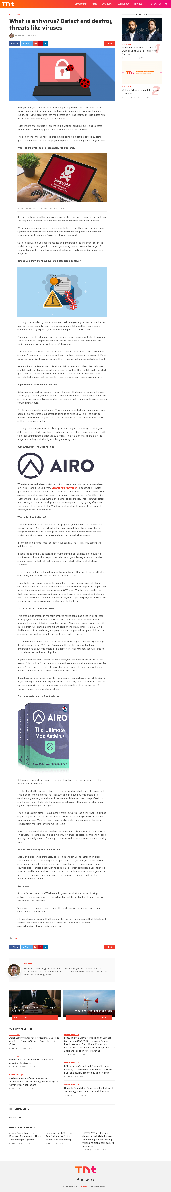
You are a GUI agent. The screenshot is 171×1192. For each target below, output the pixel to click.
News (94, 4)
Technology (122, 4)
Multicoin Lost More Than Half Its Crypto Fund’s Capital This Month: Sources (140, 51)
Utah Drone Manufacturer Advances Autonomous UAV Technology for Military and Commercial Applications (34, 1082)
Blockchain (81, 4)
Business (107, 4)
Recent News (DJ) (16, 1075)
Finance (138, 4)
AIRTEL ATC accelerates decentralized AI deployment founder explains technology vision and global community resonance (98, 1139)
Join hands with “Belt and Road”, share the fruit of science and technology (59, 1136)
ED (68, 1054)
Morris (21, 35)
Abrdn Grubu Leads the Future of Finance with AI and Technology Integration (25, 1136)
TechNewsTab (84, 1186)
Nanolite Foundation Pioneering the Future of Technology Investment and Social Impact (88, 1089)
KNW (14, 1088)
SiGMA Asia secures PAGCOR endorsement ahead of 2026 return (32, 1061)
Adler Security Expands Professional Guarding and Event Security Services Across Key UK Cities (34, 1041)
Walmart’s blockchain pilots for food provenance (141, 91)
